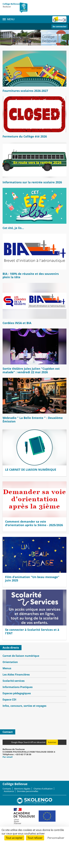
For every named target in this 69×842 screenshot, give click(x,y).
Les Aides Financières (16, 674)
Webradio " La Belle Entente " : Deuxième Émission (33, 419)
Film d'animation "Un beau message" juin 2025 (32, 578)
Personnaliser (55, 838)
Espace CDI (9, 699)
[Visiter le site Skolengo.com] (34, 802)
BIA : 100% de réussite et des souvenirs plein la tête (31, 275)
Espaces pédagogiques (17, 693)
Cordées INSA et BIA (17, 323)
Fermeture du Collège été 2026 (25, 136)
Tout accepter (14, 838)
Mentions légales (22, 788)
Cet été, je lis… (13, 228)
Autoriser (52, 742)
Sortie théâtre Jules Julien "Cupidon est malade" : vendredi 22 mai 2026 (31, 370)
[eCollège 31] (59, 19)
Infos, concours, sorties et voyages (24, 706)
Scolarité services (14, 681)
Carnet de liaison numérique (21, 656)
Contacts (7, 788)
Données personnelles (27, 791)
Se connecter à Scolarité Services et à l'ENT (32, 631)
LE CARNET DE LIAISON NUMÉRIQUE (30, 469)
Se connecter (59, 26)
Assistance (9, 791)
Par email (8, 756)
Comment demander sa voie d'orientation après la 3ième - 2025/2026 (34, 523)
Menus (7, 668)
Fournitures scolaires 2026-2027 (25, 91)
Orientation (10, 662)
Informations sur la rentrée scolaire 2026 (32, 182)
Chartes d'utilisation (43, 788)
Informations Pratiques (18, 687)
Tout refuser (35, 838)
